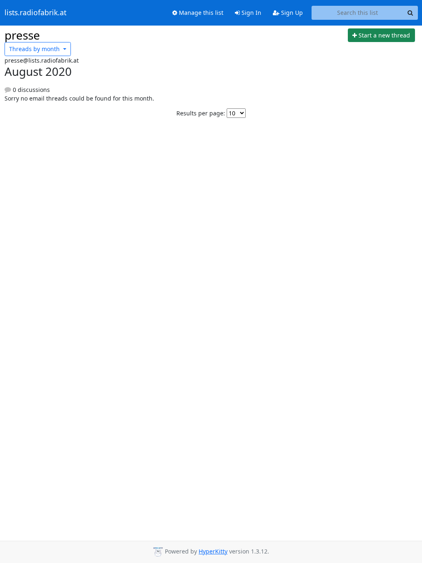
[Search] (410, 13)
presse (22, 35)
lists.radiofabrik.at (35, 13)
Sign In (250, 12)
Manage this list (200, 12)
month (35, 49)
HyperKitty (213, 551)
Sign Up (291, 12)
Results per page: (200, 113)
